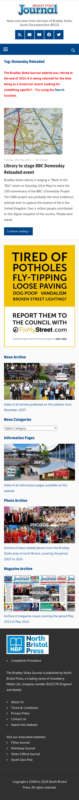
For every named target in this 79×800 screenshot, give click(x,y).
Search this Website (24, 725)
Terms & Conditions (24, 708)
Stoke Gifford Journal (25, 754)
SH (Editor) (41, 160)
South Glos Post (22, 760)
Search (59, 90)
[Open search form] (73, 50)
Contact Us (18, 719)
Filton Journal (20, 742)
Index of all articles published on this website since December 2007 (38, 407)
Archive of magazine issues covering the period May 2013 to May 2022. (39, 619)
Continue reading (17, 231)
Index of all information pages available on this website (35, 488)
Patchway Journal (23, 748)
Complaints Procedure (26, 660)
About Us (17, 702)
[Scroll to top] (73, 794)
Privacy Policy (20, 713)
